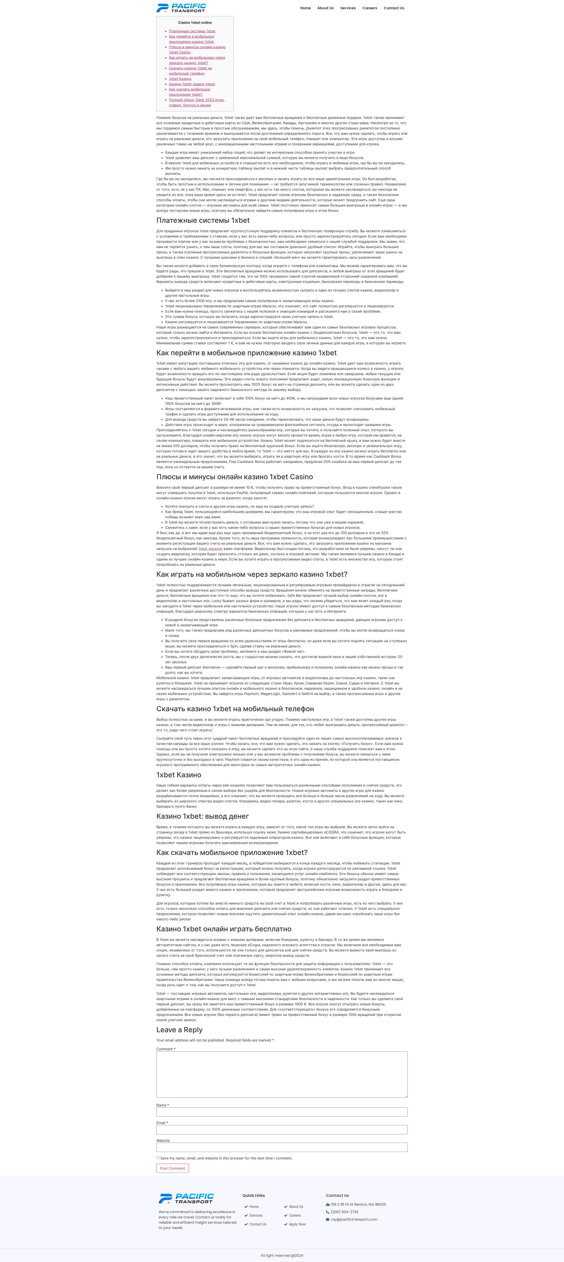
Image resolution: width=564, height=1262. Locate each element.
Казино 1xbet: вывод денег (192, 84)
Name (162, 1105)
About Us (325, 8)
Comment (166, 1049)
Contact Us (394, 8)
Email (162, 1122)
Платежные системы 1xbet (192, 31)
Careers (369, 8)
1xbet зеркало (210, 548)
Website (163, 1140)
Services (348, 8)
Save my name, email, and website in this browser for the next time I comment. (226, 1158)
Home (305, 8)
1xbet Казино (180, 78)
